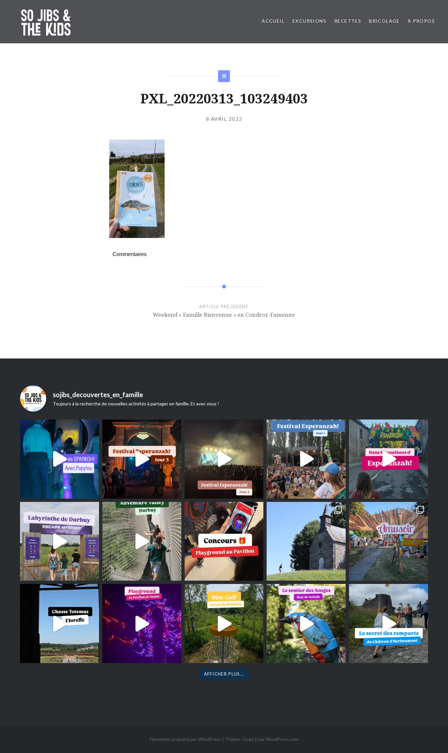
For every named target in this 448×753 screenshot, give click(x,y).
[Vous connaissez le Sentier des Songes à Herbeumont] (306, 623)
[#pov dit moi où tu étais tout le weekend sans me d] (388, 541)
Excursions (309, 21)
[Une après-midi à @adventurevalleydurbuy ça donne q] (141, 541)
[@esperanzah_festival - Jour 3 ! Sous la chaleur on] (141, 459)
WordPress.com (282, 739)
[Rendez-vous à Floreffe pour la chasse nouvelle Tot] (306, 541)
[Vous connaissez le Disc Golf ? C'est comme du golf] (224, 623)
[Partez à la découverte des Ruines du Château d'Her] (388, 623)
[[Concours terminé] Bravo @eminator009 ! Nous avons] (224, 541)
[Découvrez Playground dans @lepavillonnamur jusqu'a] (141, 623)
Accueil (273, 21)
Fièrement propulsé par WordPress (185, 739)
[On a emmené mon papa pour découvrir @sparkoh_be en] (59, 459)
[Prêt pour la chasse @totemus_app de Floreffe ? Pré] (59, 623)
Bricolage (384, 21)
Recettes (347, 21)
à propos (421, 21)
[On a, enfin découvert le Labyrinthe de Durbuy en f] (59, 541)
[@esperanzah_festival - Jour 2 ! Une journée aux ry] (224, 459)
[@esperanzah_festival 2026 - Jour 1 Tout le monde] (306, 459)
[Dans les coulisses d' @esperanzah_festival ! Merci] (388, 459)
